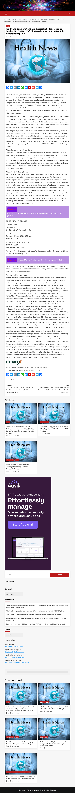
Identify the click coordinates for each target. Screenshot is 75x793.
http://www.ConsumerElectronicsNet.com (17, 662)
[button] (6, 13)
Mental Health (10, 460)
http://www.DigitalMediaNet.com (15, 657)
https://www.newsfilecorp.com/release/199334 (23, 370)
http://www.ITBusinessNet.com (14, 646)
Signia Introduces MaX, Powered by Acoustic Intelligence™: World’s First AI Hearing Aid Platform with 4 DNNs (36, 619)
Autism (42, 422)
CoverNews (43, 790)
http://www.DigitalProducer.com (14, 652)
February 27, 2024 (16, 37)
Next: (53, 388)
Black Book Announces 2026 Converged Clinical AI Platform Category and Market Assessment (35, 624)
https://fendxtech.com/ (38, 251)
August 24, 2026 (15, 436)
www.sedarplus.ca (20, 254)
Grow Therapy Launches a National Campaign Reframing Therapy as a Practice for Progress (18, 467)
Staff (9, 37)
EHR (8, 772)
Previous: (20, 388)
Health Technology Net (37, 5)
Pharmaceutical (27, 772)
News (8, 26)
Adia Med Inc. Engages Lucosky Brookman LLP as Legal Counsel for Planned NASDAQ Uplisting (54, 429)
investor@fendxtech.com (15, 247)
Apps (41, 737)
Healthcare (13, 772)
